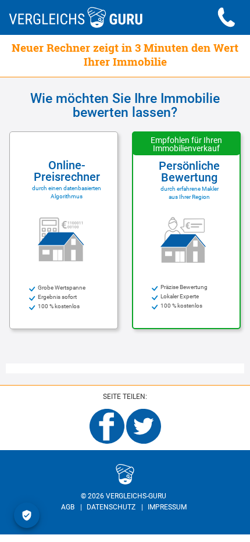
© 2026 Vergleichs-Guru (123, 496)
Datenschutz (111, 507)
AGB (67, 507)
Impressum (167, 507)
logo (71, 472)
